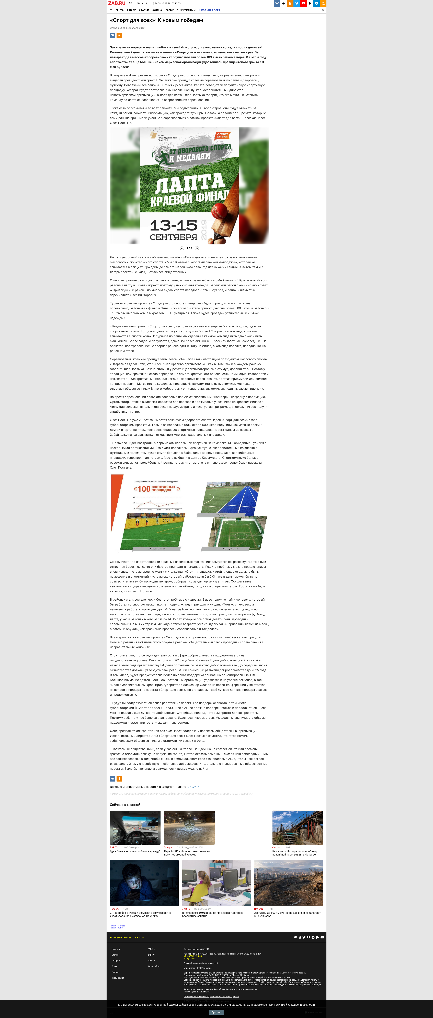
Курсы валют (118, 978)
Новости (116, 949)
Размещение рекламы (120, 937)
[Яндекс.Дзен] (308, 937)
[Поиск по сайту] (274, 10)
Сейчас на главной (125, 805)
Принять (216, 1012)
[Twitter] (304, 937)
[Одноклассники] (300, 937)
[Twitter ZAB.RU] (296, 3)
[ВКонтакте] (295, 937)
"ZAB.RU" (193, 786)
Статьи (144, 10)
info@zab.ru (189, 958)
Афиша (157, 10)
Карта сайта (153, 966)
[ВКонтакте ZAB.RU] (277, 3)
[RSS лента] (323, 3)
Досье (114, 966)
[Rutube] (317, 937)
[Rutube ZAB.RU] (310, 3)
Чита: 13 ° (143, 3)
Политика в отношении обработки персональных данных (211, 996)
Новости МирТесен (118, 926)
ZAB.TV (131, 10)
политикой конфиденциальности (294, 1004)
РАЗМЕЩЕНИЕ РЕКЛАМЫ (180, 10)
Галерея (116, 960)
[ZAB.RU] (116, 4)
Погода (115, 972)
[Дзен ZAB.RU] (283, 3)
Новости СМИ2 (116, 928)
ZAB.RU (151, 949)
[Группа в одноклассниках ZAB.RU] (290, 3)
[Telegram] (313, 937)
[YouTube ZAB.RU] (303, 3)
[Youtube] (322, 937)
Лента (119, 10)
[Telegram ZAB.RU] (316, 3)
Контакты (139, 937)
